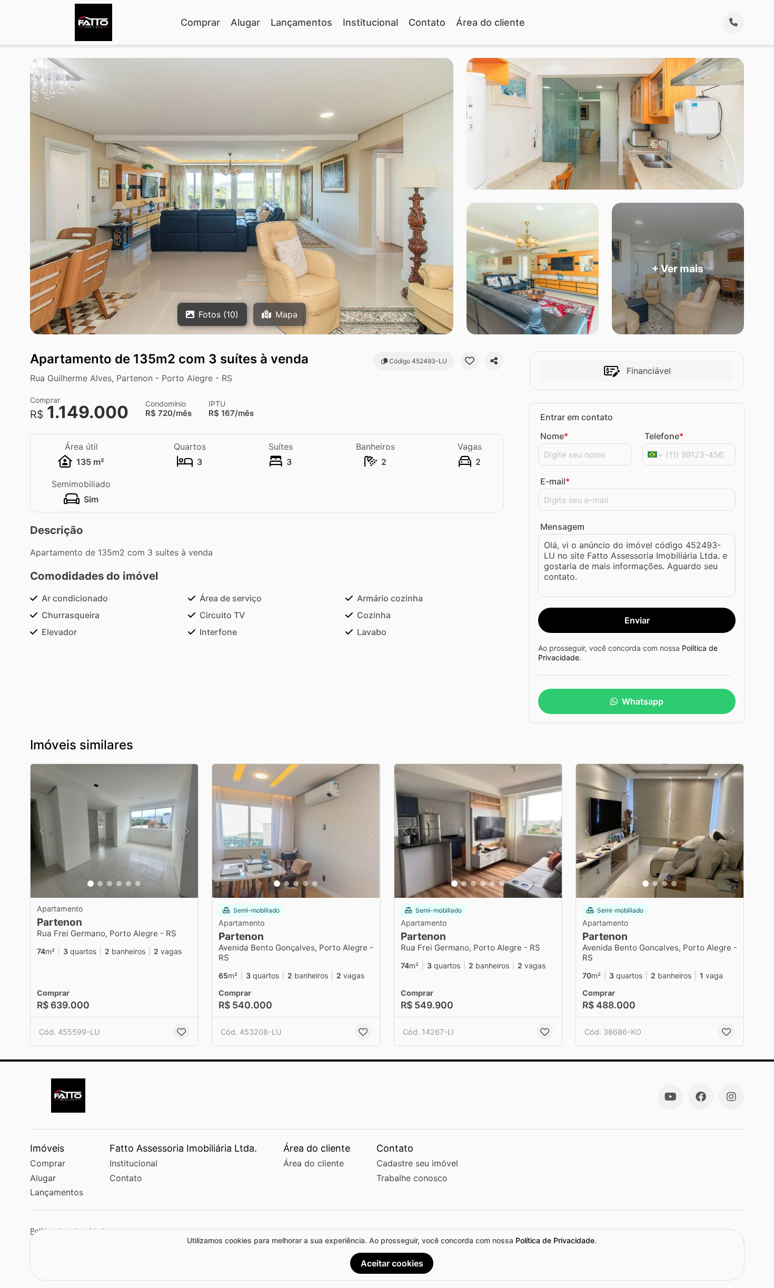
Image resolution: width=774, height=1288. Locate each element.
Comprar (200, 22)
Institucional (370, 22)
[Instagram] (731, 1096)
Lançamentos (301, 22)
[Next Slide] (187, 831)
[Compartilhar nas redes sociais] (493, 360)
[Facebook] (700, 1096)
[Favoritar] (469, 360)
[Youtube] (670, 1096)
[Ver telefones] (733, 22)
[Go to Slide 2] (100, 883)
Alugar (245, 22)
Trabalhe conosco (412, 1178)
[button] (114, 831)
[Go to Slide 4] (119, 883)
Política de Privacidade (554, 1240)
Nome (554, 436)
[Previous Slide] (42, 831)
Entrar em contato (576, 417)
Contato (427, 22)
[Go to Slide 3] (109, 883)
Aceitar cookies (392, 1263)
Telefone (663, 436)
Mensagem (562, 526)
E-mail (555, 481)
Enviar (637, 620)
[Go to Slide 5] (128, 883)
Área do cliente (490, 22)
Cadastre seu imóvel (417, 1163)
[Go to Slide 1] (90, 883)
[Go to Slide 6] (138, 883)
